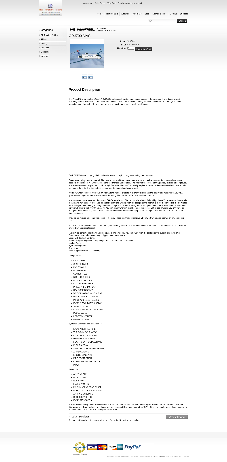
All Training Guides (49, 35)
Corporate (45, 52)
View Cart (111, 3)
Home (72, 29)
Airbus (44, 39)
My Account (87, 3)
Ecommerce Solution (168, 456)
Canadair (45, 48)
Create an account (134, 3)
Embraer (44, 56)
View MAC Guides (95, 30)
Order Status (100, 3)
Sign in (121, 3)
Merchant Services (80, 454)
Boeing (44, 43)
